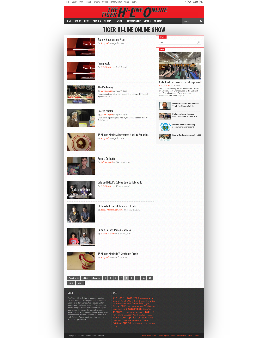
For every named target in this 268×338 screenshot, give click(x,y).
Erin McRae (147, 309)
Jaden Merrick (132, 315)
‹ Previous (96, 278)
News (81, 2)
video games (149, 323)
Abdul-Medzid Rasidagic (111, 209)
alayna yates (143, 298)
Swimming (139, 323)
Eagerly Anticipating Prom (111, 39)
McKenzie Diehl (164, 86)
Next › (71, 283)
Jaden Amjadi (106, 90)
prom (115, 320)
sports (127, 322)
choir (128, 306)
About (74, 2)
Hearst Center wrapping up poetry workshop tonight (183, 125)
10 (137, 278)
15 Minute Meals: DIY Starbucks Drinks (118, 253)
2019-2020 (133, 298)
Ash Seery (139, 301)
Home (67, 2)
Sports (97, 2)
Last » (80, 283)
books (129, 303)
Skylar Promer (136, 320)
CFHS (123, 306)
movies (149, 315)
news (123, 317)
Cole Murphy (106, 67)
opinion (132, 317)
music (116, 317)
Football (126, 312)
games (132, 312)
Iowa (125, 315)
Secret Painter (105, 111)
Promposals (104, 63)
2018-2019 (119, 298)
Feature (105, 2)
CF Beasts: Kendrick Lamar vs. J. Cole (117, 206)
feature (117, 312)
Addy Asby (105, 43)
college (140, 306)
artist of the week (129, 301)
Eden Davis (121, 309)
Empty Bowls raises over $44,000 (186, 135)
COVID (147, 306)
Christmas (134, 306)
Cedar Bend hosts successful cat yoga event (180, 82)
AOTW (120, 301)
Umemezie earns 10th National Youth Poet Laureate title (185, 105)
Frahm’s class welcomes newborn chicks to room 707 (184, 115)
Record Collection (107, 158)
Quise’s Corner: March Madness (114, 230)
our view (142, 317)
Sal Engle (127, 320)
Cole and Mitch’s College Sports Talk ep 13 (120, 182)
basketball (122, 304)
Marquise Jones (107, 233)
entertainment (134, 308)
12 (150, 278)
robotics (120, 320)
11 (144, 278)
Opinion (88, 2)
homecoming (118, 315)
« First (85, 278)
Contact (135, 2)
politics (150, 318)
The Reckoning (105, 87)
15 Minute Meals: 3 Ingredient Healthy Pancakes (123, 134)
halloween (139, 312)
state (133, 323)
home (149, 311)
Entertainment (116, 2)
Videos (126, 2)
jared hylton (142, 315)
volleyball (116, 326)
